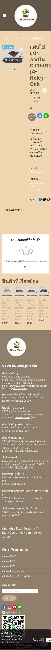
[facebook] (4, 607)
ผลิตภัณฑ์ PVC (9, 561)
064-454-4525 (22, 448)
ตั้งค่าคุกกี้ (37, 640)
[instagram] (9, 607)
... (13, 38)
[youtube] (14, 607)
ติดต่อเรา (32, 117)
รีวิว (25, 267)
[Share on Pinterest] (48, 199)
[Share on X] (44, 199)
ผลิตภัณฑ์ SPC (8, 566)
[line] (19, 607)
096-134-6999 (22, 417)
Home (6, 38)
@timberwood (19, 388)
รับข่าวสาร (9, 598)
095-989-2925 (23, 451)
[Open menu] (4, 15)
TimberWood (37, 172)
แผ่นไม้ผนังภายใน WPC (37, 184)
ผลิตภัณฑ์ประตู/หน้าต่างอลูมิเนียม (17, 576)
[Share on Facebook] (40, 199)
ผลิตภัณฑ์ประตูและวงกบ (13, 571)
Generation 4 (22, 38)
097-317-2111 (21, 467)
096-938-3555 (24, 383)
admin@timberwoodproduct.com (28, 385)
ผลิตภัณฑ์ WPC (9, 556)
